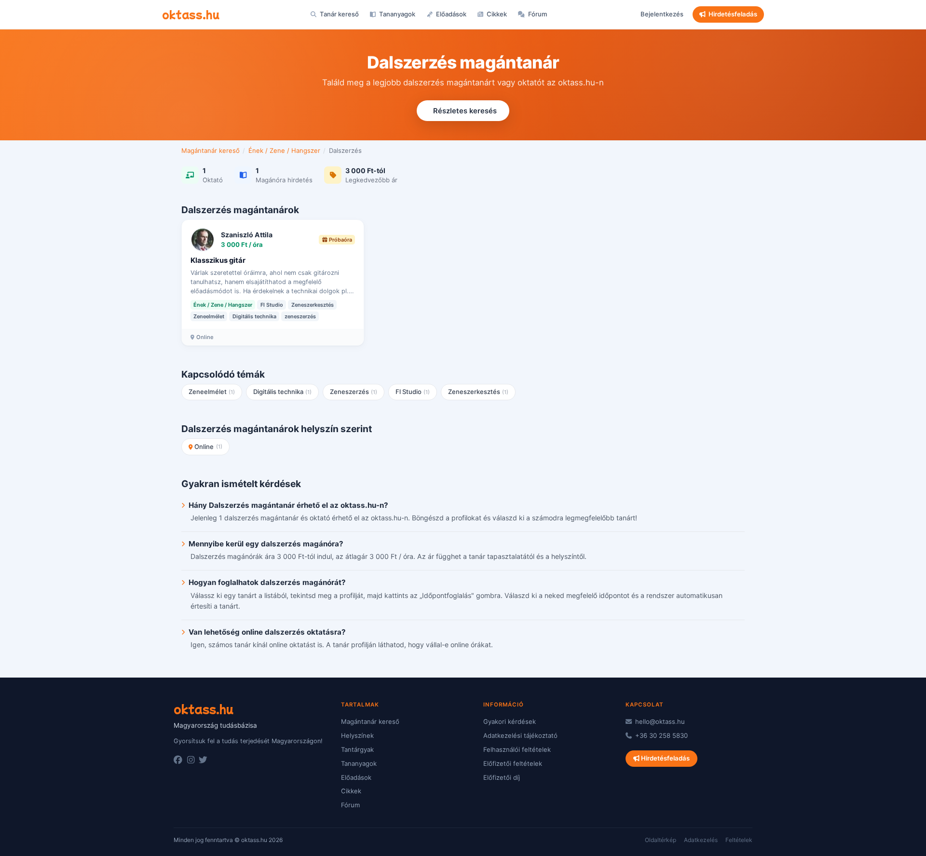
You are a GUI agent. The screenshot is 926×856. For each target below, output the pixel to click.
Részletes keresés (465, 111)
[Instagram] (190, 760)
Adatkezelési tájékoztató (520, 735)
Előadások (450, 14)
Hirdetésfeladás (732, 14)
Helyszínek (357, 735)
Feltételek (738, 839)
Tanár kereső (338, 14)
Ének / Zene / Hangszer (284, 150)
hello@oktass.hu (659, 721)
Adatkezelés (701, 839)
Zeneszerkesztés (478, 391)
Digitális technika (282, 391)
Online (208, 446)
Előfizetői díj (501, 777)
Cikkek (496, 14)
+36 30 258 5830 (660, 735)
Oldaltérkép (660, 839)
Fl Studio (412, 391)
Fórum (537, 14)
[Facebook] (178, 760)
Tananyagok (396, 14)
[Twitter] (203, 760)
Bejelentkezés (661, 14)
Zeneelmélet (212, 391)
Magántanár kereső (210, 150)
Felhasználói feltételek (517, 749)
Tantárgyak (357, 749)
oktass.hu (190, 14)
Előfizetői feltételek (512, 763)
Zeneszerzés (354, 391)
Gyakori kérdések (509, 721)
